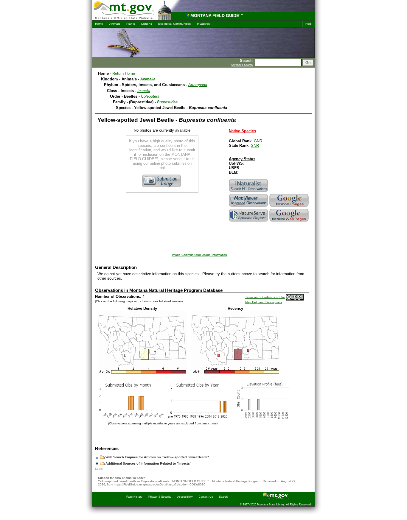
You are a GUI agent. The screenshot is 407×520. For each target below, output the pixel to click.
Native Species (242, 131)
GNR (258, 141)
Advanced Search (242, 64)
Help (308, 23)
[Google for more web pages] (289, 221)
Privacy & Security (159, 496)
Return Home (123, 73)
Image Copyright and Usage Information (199, 254)
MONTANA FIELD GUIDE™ (216, 15)
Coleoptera (150, 96)
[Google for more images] (289, 206)
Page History (134, 496)
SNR (255, 145)
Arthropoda (197, 84)
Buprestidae (167, 102)
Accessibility (185, 496)
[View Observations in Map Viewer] (249, 206)
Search (223, 496)
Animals (114, 23)
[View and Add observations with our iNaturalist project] (249, 191)
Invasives (203, 23)
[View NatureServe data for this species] (249, 221)
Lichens (146, 23)
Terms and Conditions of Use (265, 297)
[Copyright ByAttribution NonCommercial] (295, 297)
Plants (130, 23)
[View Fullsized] (142, 372)
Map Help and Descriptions (263, 302)
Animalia (147, 79)
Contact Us (206, 496)
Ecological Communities (174, 23)
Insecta (143, 90)
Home (99, 23)
